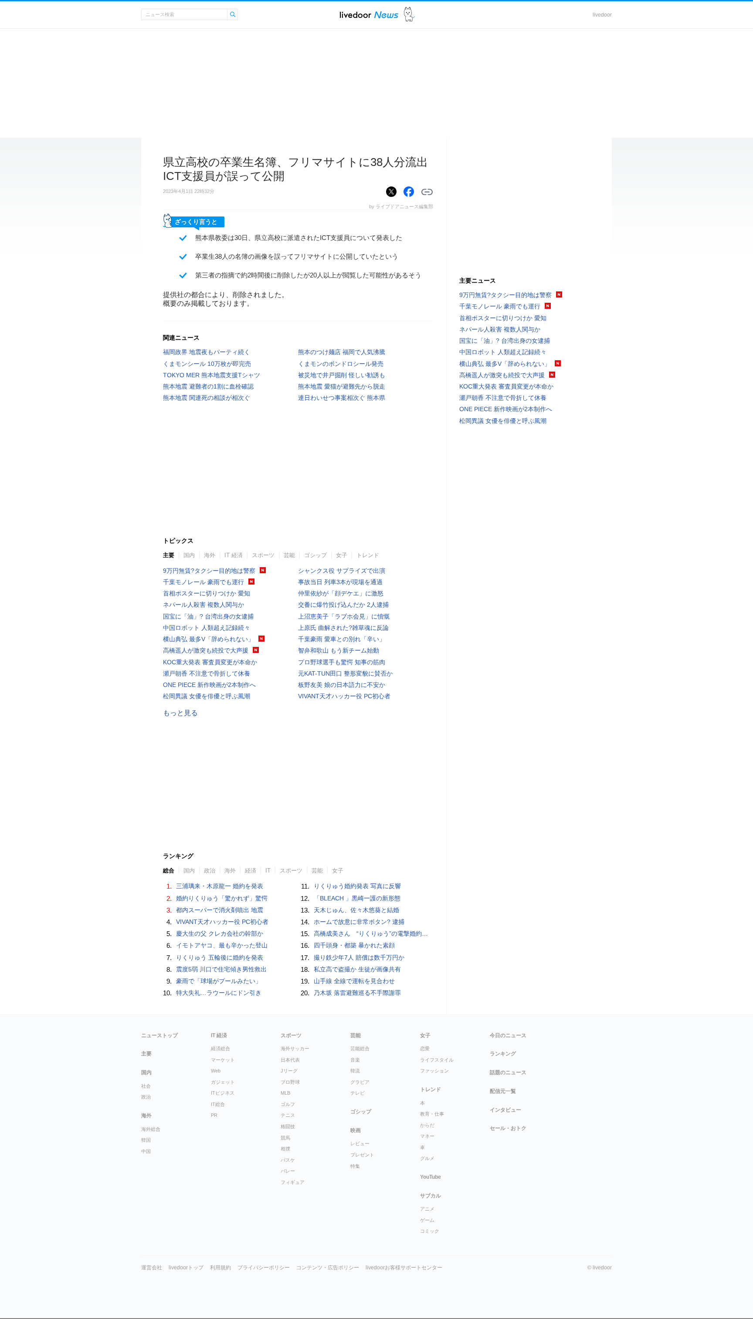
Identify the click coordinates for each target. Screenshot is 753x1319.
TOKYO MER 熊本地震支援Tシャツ (211, 375)
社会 (146, 1086)
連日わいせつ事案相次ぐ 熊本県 (341, 397)
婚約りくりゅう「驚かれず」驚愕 (222, 898)
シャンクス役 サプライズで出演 (341, 570)
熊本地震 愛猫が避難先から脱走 (341, 386)
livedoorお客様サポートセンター (404, 1268)
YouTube (430, 1177)
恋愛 (425, 1048)
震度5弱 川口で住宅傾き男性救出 (221, 969)
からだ (427, 1125)
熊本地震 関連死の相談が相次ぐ (206, 397)
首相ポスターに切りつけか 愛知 (206, 593)
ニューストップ (159, 1035)
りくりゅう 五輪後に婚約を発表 (219, 957)
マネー (427, 1136)
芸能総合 (360, 1048)
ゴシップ (315, 555)
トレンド (367, 555)
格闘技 (288, 1126)
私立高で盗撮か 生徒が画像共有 (357, 969)
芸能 (289, 555)
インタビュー (505, 1110)
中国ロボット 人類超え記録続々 (206, 627)
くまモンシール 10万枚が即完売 (207, 363)
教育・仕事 (432, 1113)
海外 (209, 555)
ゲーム (427, 1220)
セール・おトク (508, 1128)
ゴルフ (288, 1104)
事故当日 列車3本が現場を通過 (340, 581)
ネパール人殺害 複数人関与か (203, 604)
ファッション (434, 1070)
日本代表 (290, 1059)
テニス (288, 1115)
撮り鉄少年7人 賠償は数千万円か (359, 957)
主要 (168, 555)
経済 (250, 870)
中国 (146, 1151)
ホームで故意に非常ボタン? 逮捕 (359, 921)
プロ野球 (290, 1082)
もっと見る (180, 713)
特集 (355, 1166)
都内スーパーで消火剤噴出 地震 (219, 909)
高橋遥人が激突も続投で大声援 (205, 650)
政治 (209, 870)
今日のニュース (508, 1035)
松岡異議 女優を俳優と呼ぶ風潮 (206, 696)
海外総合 (150, 1129)
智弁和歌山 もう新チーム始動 (338, 650)
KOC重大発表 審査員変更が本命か (210, 662)
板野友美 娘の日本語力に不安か (341, 684)
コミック (429, 1231)
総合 (168, 870)
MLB (285, 1093)
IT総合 (218, 1104)
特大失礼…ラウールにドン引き (218, 992)
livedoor (602, 15)
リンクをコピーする (427, 192)
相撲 (285, 1148)
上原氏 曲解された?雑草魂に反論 (343, 627)
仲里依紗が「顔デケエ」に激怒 (340, 593)
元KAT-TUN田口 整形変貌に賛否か (345, 673)
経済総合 (220, 1048)
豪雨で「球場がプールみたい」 (218, 980)
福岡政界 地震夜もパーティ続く (206, 351)
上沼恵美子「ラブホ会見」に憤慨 (344, 616)
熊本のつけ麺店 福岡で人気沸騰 (341, 351)
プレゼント (362, 1154)
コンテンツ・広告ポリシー (327, 1268)
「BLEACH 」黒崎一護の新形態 (357, 898)
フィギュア (293, 1182)
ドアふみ (409, 14)
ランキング (503, 1054)
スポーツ (263, 555)
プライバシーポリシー (263, 1268)
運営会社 (151, 1268)
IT (268, 870)
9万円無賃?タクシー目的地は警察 (209, 570)
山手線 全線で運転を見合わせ (354, 980)
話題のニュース (508, 1072)
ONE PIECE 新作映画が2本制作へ (209, 684)
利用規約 (220, 1268)
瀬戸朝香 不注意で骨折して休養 (206, 673)
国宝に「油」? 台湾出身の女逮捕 (208, 616)
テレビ (357, 1093)
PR (214, 1115)
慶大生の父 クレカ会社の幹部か (219, 933)
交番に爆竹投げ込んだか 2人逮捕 (343, 604)
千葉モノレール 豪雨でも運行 (203, 581)
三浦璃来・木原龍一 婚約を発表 (219, 886)
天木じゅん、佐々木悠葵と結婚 (356, 909)
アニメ (427, 1208)
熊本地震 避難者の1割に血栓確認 (208, 386)
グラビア (360, 1082)
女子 (341, 555)
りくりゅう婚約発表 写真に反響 (357, 886)
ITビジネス (222, 1093)
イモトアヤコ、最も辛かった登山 (222, 945)
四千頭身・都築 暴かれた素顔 (354, 945)
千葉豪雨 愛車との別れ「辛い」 (341, 639)
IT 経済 (233, 555)
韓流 (355, 1070)
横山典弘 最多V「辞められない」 (208, 639)
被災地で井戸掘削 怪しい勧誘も (341, 375)
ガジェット (223, 1082)
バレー (288, 1171)
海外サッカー (295, 1048)
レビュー (360, 1143)
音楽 (355, 1059)
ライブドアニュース (369, 14)
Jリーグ (289, 1070)
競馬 (285, 1137)
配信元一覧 (503, 1091)
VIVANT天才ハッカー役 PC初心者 (344, 696)
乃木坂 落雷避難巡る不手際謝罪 (357, 992)
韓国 (146, 1140)
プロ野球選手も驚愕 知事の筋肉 (341, 662)
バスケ (288, 1160)
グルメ (427, 1158)
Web (215, 1070)
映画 (355, 1130)
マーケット (223, 1059)
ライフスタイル (437, 1059)
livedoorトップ (186, 1268)
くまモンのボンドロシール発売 (340, 363)
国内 (189, 555)
